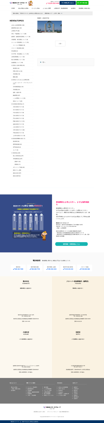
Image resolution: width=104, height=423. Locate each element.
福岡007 (76, 387)
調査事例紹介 (31, 389)
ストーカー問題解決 (18, 45)
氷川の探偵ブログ (17, 109)
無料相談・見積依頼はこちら (71, 244)
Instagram (60, 392)
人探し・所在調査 (32, 395)
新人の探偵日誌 (17, 155)
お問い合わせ (61, 389)
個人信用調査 (47, 393)
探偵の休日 (16, 173)
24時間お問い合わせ (68, 3)
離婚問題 (15, 95)
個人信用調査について (17, 59)
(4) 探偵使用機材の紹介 (17, 138)
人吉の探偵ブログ (17, 127)
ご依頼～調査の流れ (15, 389)
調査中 (16, 161)
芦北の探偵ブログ (17, 118)
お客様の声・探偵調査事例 (61, 8)
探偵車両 (15, 141)
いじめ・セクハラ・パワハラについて (22, 82)
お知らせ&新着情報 (16, 25)
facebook (60, 390)
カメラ (14, 150)
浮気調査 (30, 390)
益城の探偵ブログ (17, 124)
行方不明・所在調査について (18, 54)
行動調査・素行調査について (18, 39)
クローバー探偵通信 (16, 48)
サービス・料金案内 (32, 387)
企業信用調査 (47, 392)
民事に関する (16, 71)
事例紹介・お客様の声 (63, 393)
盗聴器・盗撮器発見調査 (33, 392)
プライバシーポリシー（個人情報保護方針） (58, 411)
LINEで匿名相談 (83, 3)
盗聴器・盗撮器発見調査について (19, 36)
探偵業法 (15, 68)
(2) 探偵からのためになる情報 (19, 79)
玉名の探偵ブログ (17, 115)
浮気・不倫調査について (17, 33)
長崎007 (76, 392)
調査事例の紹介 (15, 28)
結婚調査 (30, 393)
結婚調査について (15, 62)
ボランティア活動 (17, 167)
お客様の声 (14, 31)
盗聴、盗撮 (16, 92)
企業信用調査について (17, 56)
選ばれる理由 (14, 387)
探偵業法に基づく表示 (39, 411)
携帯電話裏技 (16, 144)
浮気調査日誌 (16, 158)
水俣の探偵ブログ (17, 107)
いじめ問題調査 (47, 389)
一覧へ (43, 62)
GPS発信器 (16, 147)
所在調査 (13, 51)
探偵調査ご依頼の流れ (84, 8)
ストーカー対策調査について (18, 42)
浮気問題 (15, 74)
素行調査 (46, 387)
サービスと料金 (36, 8)
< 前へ (60, 43)
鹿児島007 (76, 397)
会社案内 (73, 8)
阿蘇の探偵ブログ (17, 121)
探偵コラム (16, 170)
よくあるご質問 (47, 8)
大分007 (76, 393)
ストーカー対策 (47, 390)
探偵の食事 (16, 176)
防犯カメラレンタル (49, 395)
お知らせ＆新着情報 (63, 387)
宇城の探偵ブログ (17, 132)
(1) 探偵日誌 (14, 153)
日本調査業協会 (17, 86)
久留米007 (76, 389)
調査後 (16, 164)
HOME (13, 8)
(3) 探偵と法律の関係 (16, 65)
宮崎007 (76, 395)
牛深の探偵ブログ (17, 112)
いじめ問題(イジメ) (18, 98)
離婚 (14, 77)
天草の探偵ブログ (17, 130)
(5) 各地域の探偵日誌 (16, 104)
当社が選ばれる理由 (23, 8)
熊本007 (76, 390)
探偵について (16, 101)
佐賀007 (76, 398)
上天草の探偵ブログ (18, 135)
